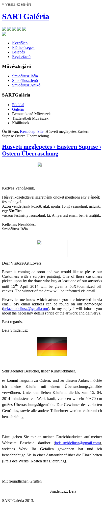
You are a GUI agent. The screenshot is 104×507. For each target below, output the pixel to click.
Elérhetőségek (23, 47)
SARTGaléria (25, 16)
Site (40, 131)
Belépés (18, 52)
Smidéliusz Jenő (25, 80)
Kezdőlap (20, 43)
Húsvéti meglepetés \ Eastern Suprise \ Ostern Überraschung (51, 150)
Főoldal (18, 105)
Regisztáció (21, 56)
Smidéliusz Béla (25, 76)
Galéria (18, 109)
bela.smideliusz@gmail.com (25, 308)
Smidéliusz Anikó (26, 85)
